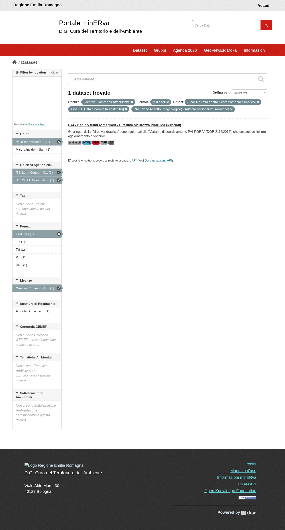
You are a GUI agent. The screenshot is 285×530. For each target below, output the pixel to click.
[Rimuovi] (132, 102)
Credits (250, 464)
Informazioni (255, 50)
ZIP (111, 142)
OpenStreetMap (36, 124)
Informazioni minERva (236, 477)
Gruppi (160, 50)
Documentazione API (158, 160)
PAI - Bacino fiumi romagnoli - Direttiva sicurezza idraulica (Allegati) (124, 125)
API (134, 160)
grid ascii (75, 142)
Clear (54, 72)
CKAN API (247, 484)
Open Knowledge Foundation (230, 491)
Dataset (140, 50)
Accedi (264, 5)
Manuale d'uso (243, 471)
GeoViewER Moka (220, 50)
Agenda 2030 (185, 50)
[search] (261, 79)
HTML (87, 142)
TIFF (104, 142)
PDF (96, 142)
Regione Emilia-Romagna (37, 5)
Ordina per (221, 92)
